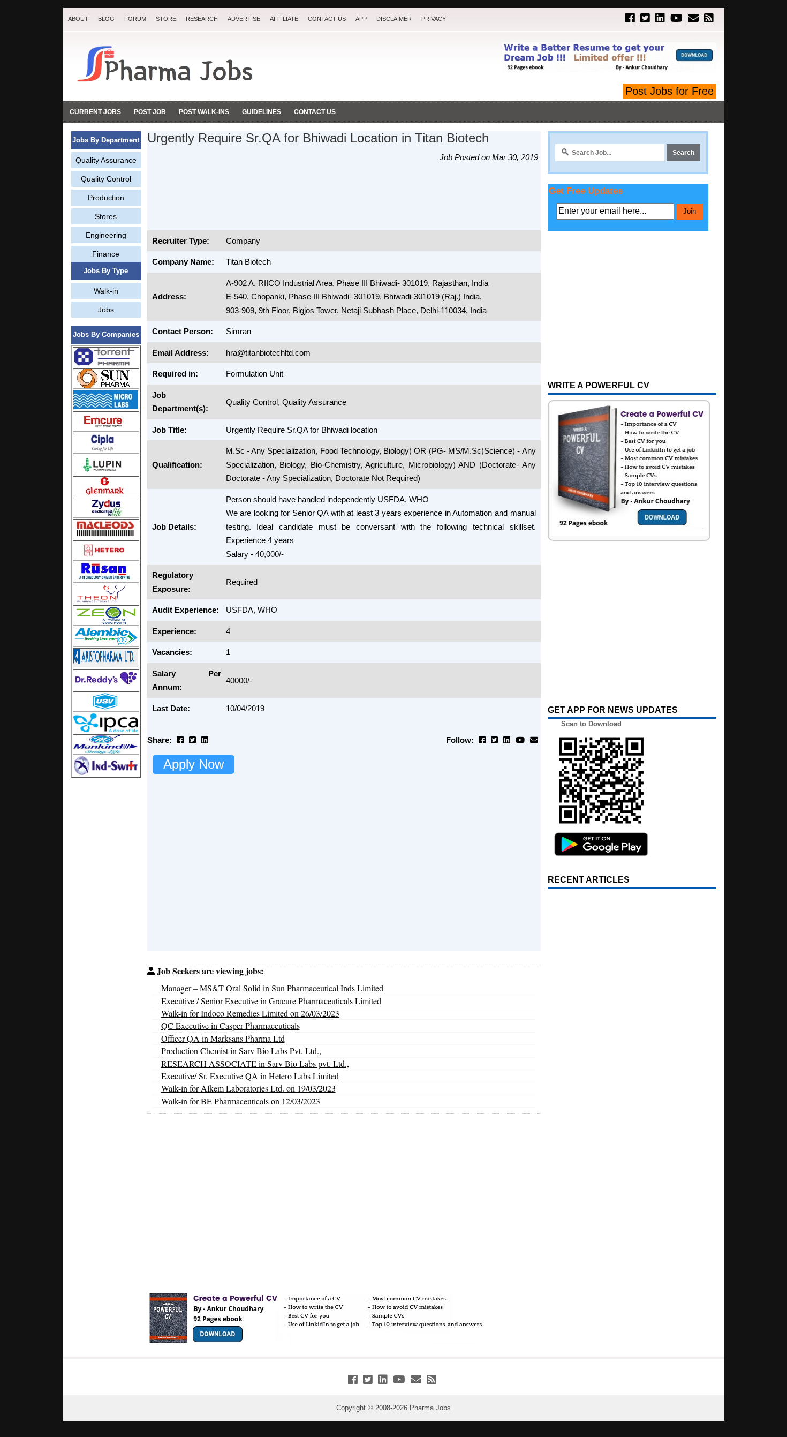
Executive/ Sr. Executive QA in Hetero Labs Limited (250, 1075)
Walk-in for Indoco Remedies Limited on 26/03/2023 (250, 1013)
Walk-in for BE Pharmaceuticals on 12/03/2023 (240, 1101)
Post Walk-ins (204, 112)
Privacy (433, 19)
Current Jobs (95, 112)
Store (166, 19)
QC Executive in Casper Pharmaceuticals (230, 1025)
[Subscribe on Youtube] (676, 18)
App (361, 19)
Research (202, 19)
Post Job (150, 112)
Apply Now (193, 764)
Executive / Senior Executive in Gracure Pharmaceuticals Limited (271, 1000)
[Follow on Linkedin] (660, 18)
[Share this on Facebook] (180, 739)
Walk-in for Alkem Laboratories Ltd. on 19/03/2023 (248, 1088)
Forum (135, 19)
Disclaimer (394, 19)
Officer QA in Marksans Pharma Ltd (223, 1038)
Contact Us (327, 19)
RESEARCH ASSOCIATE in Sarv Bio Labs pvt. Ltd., (255, 1063)
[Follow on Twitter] (645, 18)
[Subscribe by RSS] (708, 18)
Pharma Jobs (430, 1408)
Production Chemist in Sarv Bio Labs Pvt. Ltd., (241, 1050)
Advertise (244, 19)
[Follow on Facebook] (630, 18)
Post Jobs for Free (669, 91)
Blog (106, 19)
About (78, 19)
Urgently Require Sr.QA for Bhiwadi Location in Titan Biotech (318, 138)
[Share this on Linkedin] (205, 739)
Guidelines (261, 112)
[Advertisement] (106, 949)
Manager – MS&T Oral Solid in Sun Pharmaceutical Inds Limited (272, 988)
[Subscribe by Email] (693, 18)
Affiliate (284, 19)
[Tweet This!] (192, 739)
